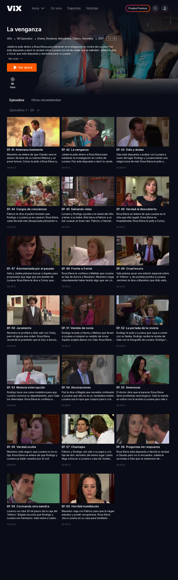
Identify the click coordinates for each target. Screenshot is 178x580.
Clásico (76, 38)
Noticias (92, 8)
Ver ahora (25, 67)
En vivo (56, 8)
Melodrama (64, 38)
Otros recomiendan (46, 100)
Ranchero (87, 38)
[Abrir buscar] (155, 8)
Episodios (16, 100)
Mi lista (12, 85)
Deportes (74, 8)
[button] (33, 143)
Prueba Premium (137, 8)
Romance (51, 38)
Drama (41, 38)
